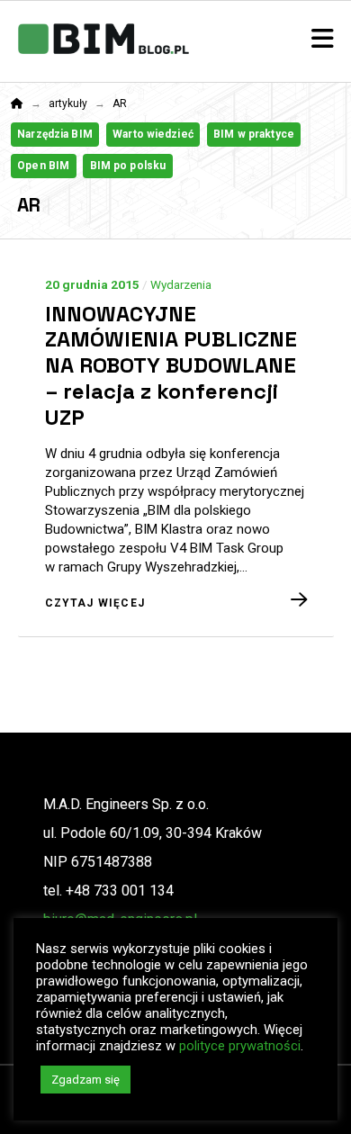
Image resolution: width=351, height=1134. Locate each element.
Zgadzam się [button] (85, 1079)
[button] (322, 39)
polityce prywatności (240, 1046)
